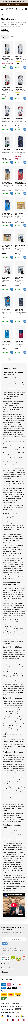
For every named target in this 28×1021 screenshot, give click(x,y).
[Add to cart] (11, 67)
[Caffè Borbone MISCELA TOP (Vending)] (20, 79)
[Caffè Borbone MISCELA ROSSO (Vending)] (20, 109)
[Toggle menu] (2, 9)
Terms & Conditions (7, 1009)
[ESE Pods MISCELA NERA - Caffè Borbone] (7, 236)
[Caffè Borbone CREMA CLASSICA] (7, 204)
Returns (18, 1009)
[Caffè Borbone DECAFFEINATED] (7, 140)
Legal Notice (5, 1003)
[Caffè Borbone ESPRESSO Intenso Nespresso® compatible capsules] (20, 332)
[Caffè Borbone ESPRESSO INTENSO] (20, 173)
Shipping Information (16, 1006)
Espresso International (12, 1012)
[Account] (20, 9)
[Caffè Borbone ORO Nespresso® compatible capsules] (20, 236)
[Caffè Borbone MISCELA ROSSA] (7, 79)
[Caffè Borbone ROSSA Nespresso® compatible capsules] (7, 268)
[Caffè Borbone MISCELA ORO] (7, 48)
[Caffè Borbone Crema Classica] (7, 300)
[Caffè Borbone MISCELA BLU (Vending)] (7, 109)
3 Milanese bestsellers (18, 1)
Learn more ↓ (5, 31)
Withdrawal (4, 1006)
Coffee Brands (8, 15)
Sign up (4, 943)
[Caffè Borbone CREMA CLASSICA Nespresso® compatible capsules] (7, 332)
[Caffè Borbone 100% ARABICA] (20, 140)
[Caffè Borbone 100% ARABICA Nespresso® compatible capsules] (20, 300)
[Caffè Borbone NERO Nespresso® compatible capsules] (20, 268)
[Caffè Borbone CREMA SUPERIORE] (7, 173)
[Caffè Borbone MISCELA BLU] (20, 48)
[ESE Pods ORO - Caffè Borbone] (20, 204)
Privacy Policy (14, 1003)
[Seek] (23, 9)
